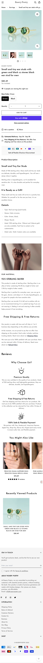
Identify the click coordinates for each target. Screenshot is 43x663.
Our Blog (5, 625)
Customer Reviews (8, 613)
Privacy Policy (6, 628)
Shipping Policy (32, 336)
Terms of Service (7, 631)
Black (13, 98)
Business (4, 619)
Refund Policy (12, 345)
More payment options (21, 123)
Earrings (12, 7)
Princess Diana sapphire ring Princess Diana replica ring (16, 472)
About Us (5, 622)
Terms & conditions (21, 571)
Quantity (4, 106)
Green (5, 98)
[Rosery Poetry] (21, 2)
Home (3, 7)
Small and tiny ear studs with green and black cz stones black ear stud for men (16, 529)
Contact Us (5, 616)
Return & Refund (7, 610)
